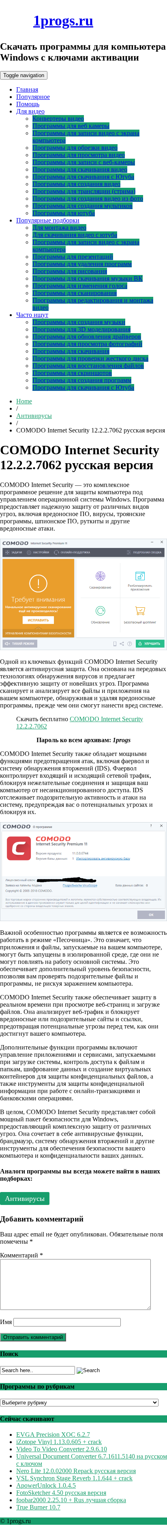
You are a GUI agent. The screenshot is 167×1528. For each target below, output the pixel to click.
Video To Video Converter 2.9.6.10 (61, 1449)
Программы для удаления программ (82, 263)
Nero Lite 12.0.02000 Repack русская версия (76, 1470)
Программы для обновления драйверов (86, 336)
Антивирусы (34, 415)
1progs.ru (63, 21)
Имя (6, 1321)
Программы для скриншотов (72, 372)
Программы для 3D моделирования (81, 329)
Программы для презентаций (72, 256)
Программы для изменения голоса (79, 285)
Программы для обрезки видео (75, 147)
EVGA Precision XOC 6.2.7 (53, 1434)
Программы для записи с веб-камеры (83, 162)
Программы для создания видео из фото (87, 198)
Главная (27, 89)
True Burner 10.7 (38, 1507)
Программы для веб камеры (70, 125)
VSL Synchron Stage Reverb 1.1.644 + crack (74, 1478)
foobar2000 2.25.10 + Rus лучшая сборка (71, 1500)
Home (24, 401)
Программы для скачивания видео (79, 169)
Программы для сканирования (74, 293)
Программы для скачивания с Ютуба (83, 176)
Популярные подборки (47, 220)
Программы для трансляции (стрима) (83, 191)
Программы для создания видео (76, 184)
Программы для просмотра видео (78, 154)
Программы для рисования (69, 271)
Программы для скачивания (70, 351)
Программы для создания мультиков (82, 205)
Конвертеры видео (58, 118)
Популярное (33, 96)
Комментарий (21, 1255)
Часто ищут (32, 314)
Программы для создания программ (81, 380)
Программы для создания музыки (78, 322)
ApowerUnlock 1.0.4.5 (46, 1485)
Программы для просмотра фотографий (87, 343)
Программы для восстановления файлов (88, 365)
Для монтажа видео (59, 227)
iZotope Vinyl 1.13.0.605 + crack (59, 1441)
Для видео (30, 111)
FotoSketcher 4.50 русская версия (61, 1492)
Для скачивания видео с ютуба (74, 234)
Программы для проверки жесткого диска (90, 358)
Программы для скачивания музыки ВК (87, 278)
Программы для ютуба (63, 213)
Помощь (27, 104)
